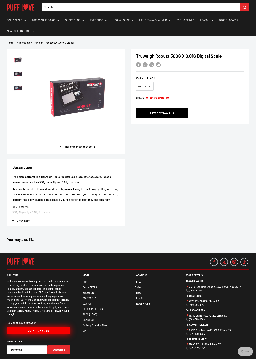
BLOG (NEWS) (90, 314)
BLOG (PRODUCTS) (93, 309)
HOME (86, 281)
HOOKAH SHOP (121, 20)
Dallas (138, 287)
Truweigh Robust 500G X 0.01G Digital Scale (179, 56)
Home (10, 42)
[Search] (244, 7)
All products (23, 42)
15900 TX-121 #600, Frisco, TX (205, 344)
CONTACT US (89, 298)
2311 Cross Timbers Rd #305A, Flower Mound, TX (215, 286)
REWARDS (88, 319)
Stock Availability (162, 112)
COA (85, 330)
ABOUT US (88, 292)
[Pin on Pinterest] (145, 64)
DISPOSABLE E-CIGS (43, 20)
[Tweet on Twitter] (151, 64)
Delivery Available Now (95, 325)
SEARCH (87, 303)
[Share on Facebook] (138, 64)
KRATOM (205, 20)
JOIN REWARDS (38, 330)
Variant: (145, 78)
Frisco (138, 292)
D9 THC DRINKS (185, 20)
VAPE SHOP (96, 20)
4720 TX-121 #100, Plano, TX (204, 301)
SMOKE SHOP (72, 20)
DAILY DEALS (14, 20)
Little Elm (140, 298)
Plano (138, 281)
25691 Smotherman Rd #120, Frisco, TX (210, 330)
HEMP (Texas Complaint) (153, 20)
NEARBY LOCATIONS (18, 30)
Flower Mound (142, 303)
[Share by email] (158, 64)
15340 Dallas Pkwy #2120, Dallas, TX (208, 315)
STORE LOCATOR (228, 20)
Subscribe (59, 349)
